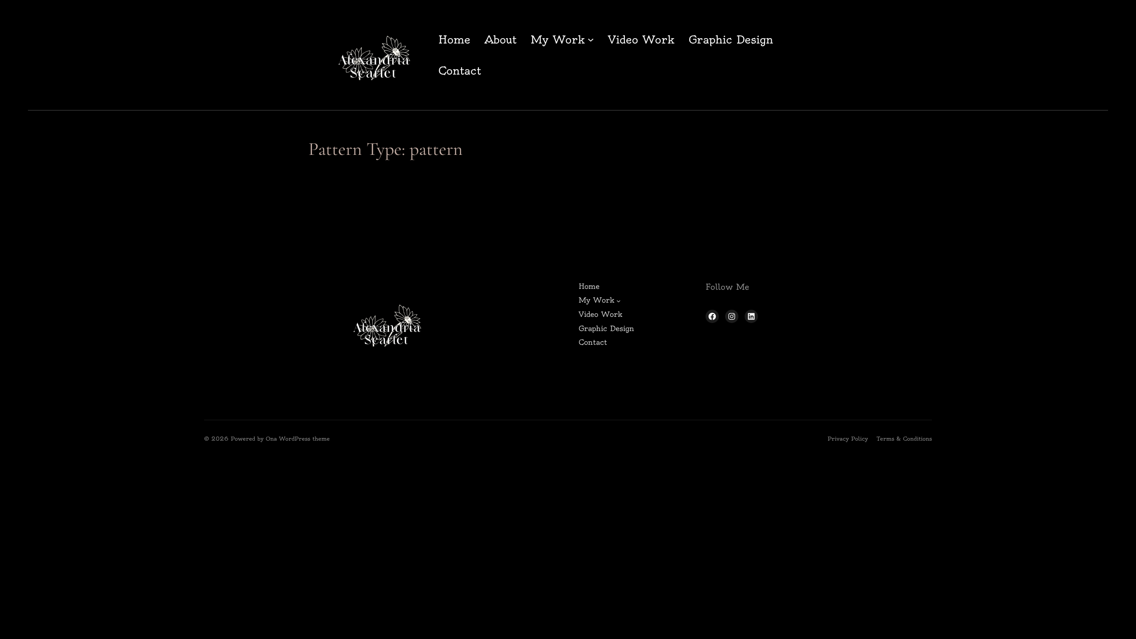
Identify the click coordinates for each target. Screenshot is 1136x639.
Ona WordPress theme (298, 438)
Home (454, 39)
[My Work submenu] (591, 39)
